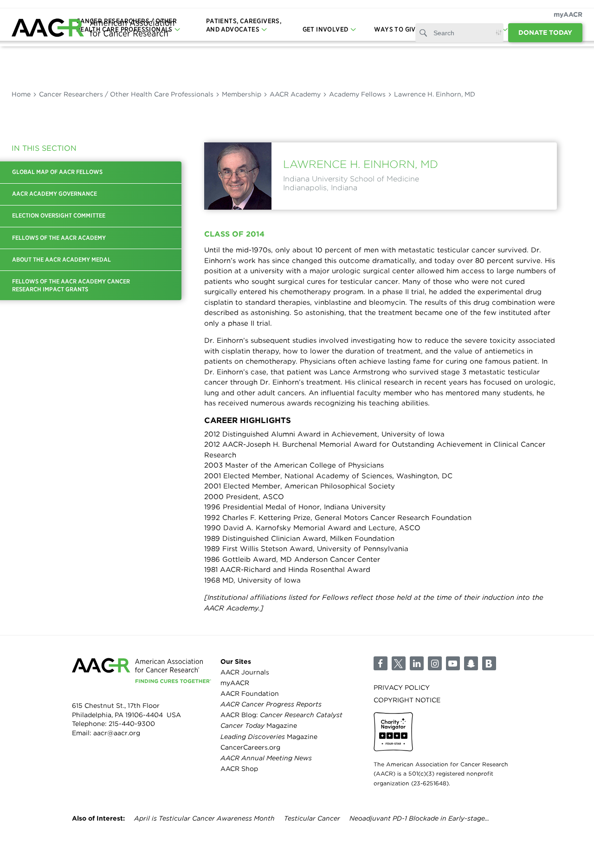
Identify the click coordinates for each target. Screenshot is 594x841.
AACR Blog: (281, 715)
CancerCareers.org (250, 747)
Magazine (258, 725)
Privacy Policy (402, 687)
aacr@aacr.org (116, 733)
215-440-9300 (132, 723)
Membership (241, 94)
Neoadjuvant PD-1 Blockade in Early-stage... (419, 818)
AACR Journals (244, 672)
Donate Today (545, 32)
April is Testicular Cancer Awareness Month (204, 818)
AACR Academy (295, 94)
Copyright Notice (407, 700)
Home (21, 94)
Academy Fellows (357, 94)
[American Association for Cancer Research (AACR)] (93, 29)
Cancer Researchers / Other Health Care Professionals (126, 94)
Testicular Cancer (312, 818)
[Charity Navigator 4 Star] (393, 731)
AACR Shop (239, 768)
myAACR (568, 14)
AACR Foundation (249, 693)
